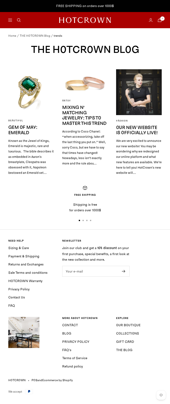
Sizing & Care (18, 248)
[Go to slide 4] (90, 220)
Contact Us (16, 297)
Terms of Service (74, 358)
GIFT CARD (125, 341)
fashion (122, 121)
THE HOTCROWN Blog (35, 36)
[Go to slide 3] (86, 220)
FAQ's (66, 350)
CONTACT (70, 325)
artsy (66, 101)
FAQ (11, 305)
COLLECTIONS (127, 333)
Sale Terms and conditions (27, 272)
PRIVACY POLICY (75, 341)
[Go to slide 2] (83, 220)
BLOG (66, 333)
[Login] (151, 20)
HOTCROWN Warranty (25, 281)
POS (34, 380)
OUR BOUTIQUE (128, 325)
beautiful (15, 121)
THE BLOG (124, 350)
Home (12, 36)
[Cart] (160, 20)
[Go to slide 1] (79, 220)
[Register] (123, 271)
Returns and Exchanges (26, 264)
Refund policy (72, 366)
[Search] (19, 20)
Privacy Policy (19, 289)
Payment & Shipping (23, 256)
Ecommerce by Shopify (57, 380)
